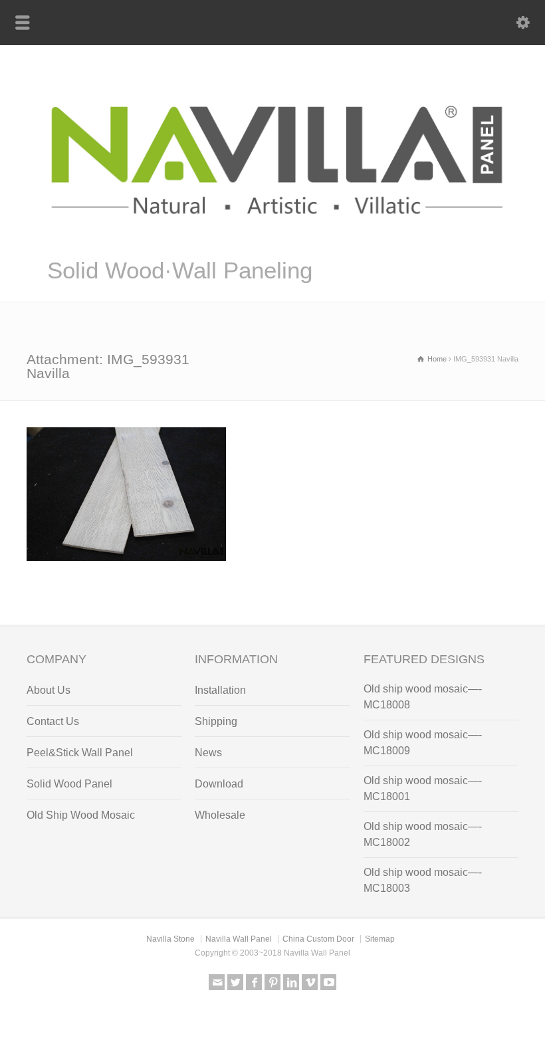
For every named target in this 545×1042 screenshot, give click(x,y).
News (208, 752)
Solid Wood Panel (69, 783)
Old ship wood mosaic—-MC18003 (423, 880)
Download (219, 783)
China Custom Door (318, 939)
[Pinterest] (272, 982)
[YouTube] (328, 982)
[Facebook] (254, 982)
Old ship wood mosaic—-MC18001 (423, 788)
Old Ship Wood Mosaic (81, 815)
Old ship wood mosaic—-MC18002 (423, 834)
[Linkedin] (291, 982)
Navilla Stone (170, 939)
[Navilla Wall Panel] (272, 239)
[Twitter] (235, 982)
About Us (48, 690)
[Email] (217, 982)
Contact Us (53, 721)
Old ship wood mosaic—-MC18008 (423, 696)
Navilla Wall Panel (238, 939)
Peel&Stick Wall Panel (80, 752)
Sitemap (380, 939)
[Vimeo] (310, 982)
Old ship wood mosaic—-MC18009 (423, 742)
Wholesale (220, 815)
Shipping (216, 721)
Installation (220, 690)
